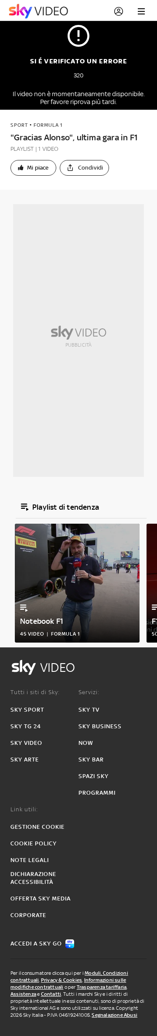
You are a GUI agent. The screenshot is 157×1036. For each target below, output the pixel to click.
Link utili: (24, 809)
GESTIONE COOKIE (37, 827)
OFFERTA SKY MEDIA (40, 898)
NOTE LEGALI (29, 860)
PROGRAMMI (97, 792)
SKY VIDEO (26, 743)
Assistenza (23, 994)
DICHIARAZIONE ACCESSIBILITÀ (33, 878)
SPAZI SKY (93, 776)
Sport (19, 125)
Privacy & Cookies (61, 980)
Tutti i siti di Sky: (35, 692)
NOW (85, 743)
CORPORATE (28, 915)
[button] (33, 168)
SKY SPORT (27, 709)
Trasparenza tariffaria (101, 987)
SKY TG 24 (25, 726)
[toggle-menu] (141, 11)
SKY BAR (91, 759)
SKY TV (88, 709)
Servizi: (88, 692)
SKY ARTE (24, 759)
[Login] (118, 11)
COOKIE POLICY (33, 843)
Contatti (51, 994)
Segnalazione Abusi (114, 1015)
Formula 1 (48, 125)
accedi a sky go (36, 943)
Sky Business (100, 726)
